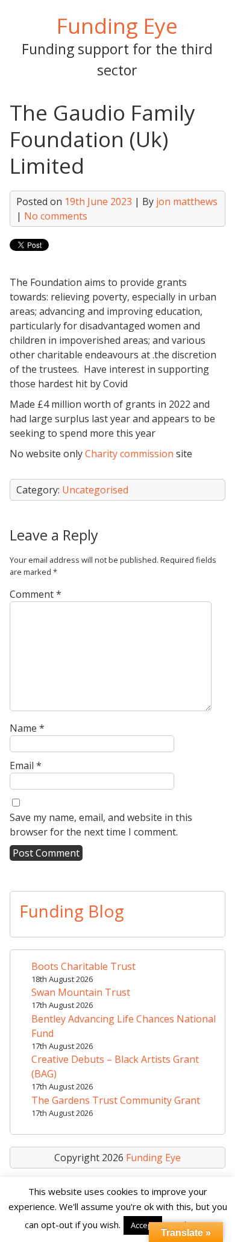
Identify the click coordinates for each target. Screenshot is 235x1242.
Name (27, 728)
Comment (35, 594)
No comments (55, 216)
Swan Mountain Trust (80, 992)
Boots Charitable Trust (83, 966)
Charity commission (129, 453)
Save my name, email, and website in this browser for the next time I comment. (101, 824)
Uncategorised (95, 489)
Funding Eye (117, 25)
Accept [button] (143, 1225)
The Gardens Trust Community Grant (115, 1100)
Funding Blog (71, 910)
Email (26, 765)
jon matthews (187, 201)
